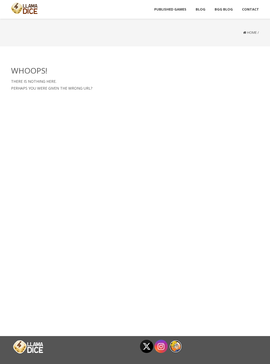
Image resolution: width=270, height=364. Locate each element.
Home (252, 32)
